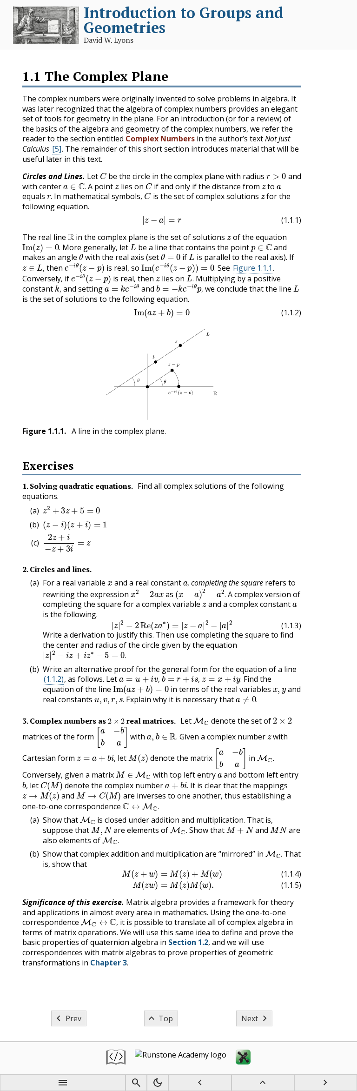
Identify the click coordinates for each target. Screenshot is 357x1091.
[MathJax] (243, 1058)
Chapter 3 (108, 963)
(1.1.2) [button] (54, 679)
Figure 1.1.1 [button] (252, 268)
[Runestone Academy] (180, 1058)
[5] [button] (56, 149)
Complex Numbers (160, 138)
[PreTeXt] (116, 1058)
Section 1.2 (188, 942)
